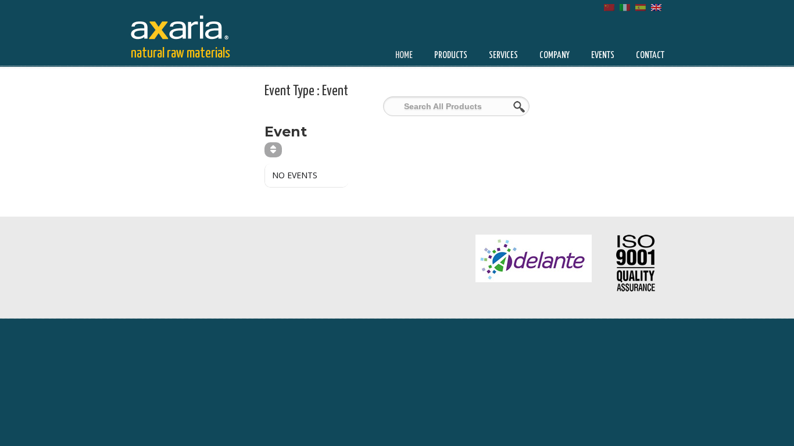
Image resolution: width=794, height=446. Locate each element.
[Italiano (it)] (625, 6)
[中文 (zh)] (609, 6)
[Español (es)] (640, 6)
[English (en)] (656, 6)
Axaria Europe (188, 25)
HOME (404, 55)
